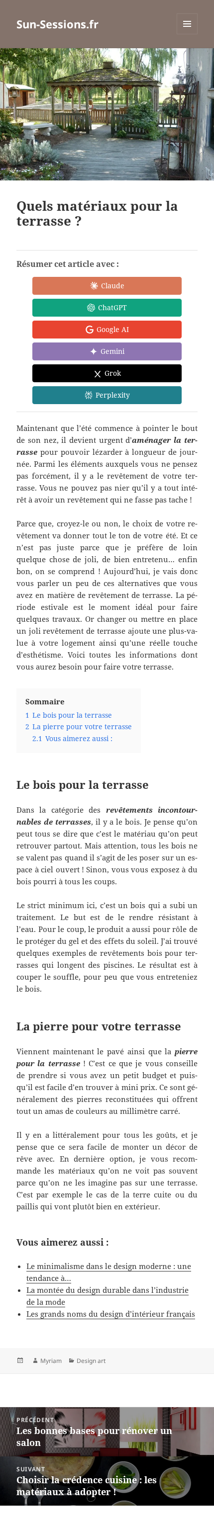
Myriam (51, 1360)
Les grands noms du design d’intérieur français (110, 1314)
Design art (91, 1360)
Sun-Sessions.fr (57, 23)
